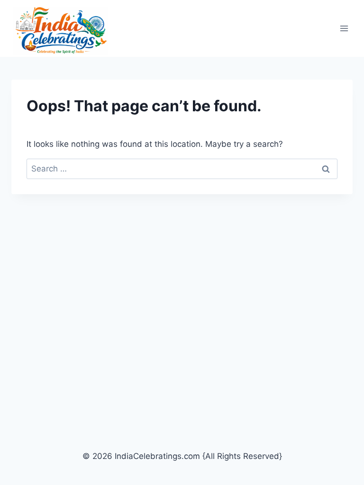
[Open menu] (344, 28)
